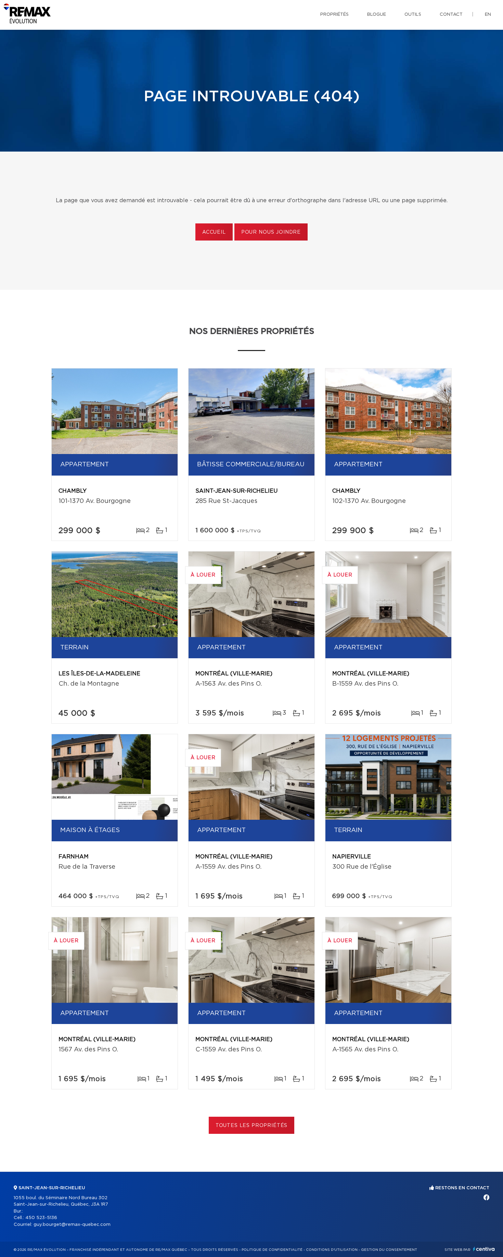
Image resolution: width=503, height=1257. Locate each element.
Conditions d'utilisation (332, 1250)
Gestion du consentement (389, 1250)
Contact (451, 14)
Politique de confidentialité (272, 1250)
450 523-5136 (41, 1218)
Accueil (214, 232)
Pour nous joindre (271, 232)
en (488, 14)
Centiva (484, 1249)
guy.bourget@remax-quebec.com (72, 1224)
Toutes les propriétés (252, 1125)
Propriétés (334, 14)
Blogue (376, 14)
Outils (412, 14)
